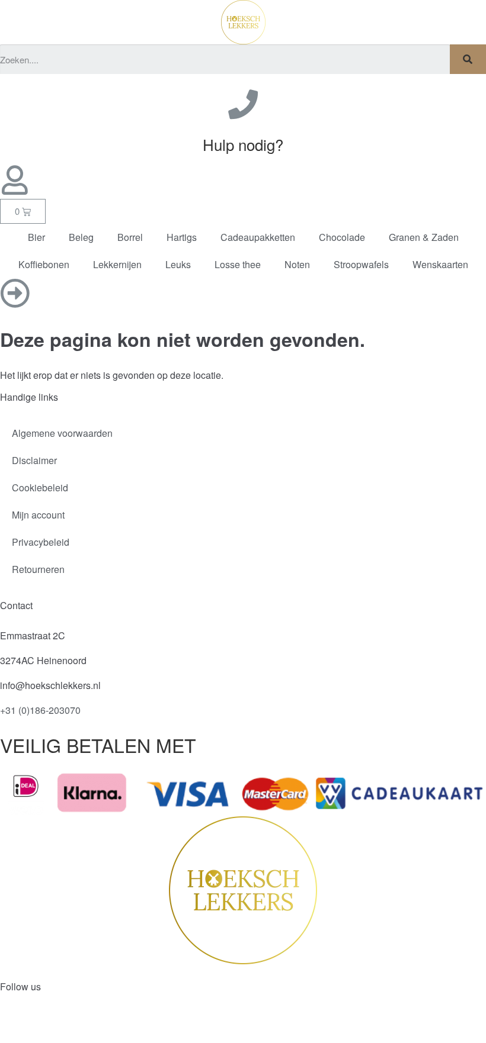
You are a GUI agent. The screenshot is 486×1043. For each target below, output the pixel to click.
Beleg (81, 237)
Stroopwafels (361, 264)
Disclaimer (34, 460)
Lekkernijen (117, 264)
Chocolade (342, 237)
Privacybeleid (40, 542)
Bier (36, 237)
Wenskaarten (440, 264)
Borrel (130, 237)
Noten (297, 264)
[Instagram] (47, 1024)
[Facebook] (15, 1024)
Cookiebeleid (40, 487)
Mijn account (38, 515)
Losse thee (238, 264)
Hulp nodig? (243, 144)
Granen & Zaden (424, 237)
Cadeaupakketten (257, 237)
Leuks (178, 264)
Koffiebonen (43, 264)
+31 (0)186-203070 (40, 710)
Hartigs (182, 237)
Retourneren (38, 569)
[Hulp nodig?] (243, 104)
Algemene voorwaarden (62, 433)
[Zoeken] (468, 59)
